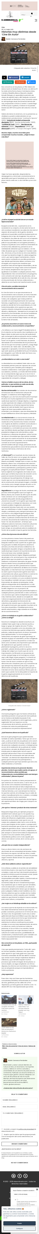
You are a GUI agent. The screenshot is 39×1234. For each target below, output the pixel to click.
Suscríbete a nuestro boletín (23, 1190)
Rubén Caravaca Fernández (15, 39)
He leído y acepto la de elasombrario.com (19, 1130)
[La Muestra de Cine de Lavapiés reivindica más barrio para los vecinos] (9, 999)
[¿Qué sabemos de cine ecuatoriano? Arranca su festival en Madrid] (9, 1022)
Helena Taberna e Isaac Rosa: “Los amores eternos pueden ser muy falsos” (24, 1008)
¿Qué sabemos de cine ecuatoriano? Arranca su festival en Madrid (9, 1030)
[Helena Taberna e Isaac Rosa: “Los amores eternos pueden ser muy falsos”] (26, 999)
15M (3, 1046)
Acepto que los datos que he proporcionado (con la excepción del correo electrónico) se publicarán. (18, 1136)
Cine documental (11, 1046)
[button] (12, 20)
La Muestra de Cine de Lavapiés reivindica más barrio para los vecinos (9, 1007)
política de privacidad (26, 1129)
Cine (3, 27)
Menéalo (21, 82)
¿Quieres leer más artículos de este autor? (18, 1088)
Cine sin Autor (23, 1046)
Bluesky (32, 82)
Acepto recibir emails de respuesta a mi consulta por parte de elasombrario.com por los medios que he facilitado (27, 1204)
